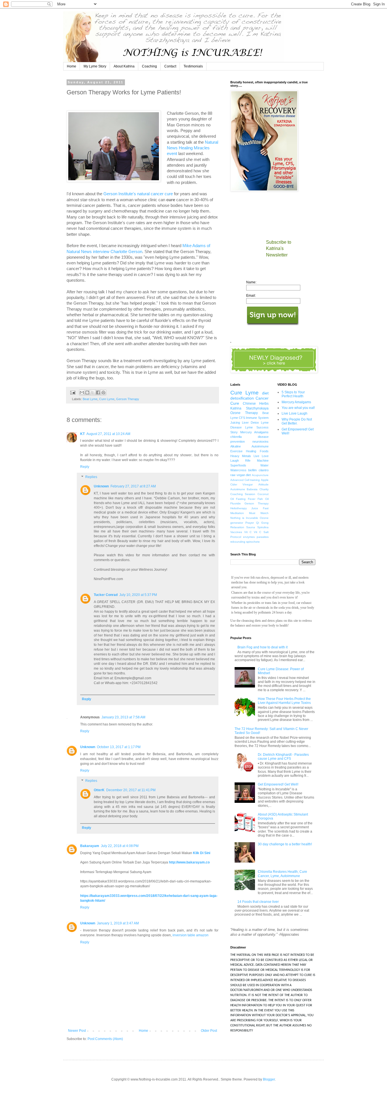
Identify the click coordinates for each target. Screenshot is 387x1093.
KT (82, 434)
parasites (263, 536)
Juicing (235, 422)
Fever (251, 498)
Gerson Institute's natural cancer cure (138, 194)
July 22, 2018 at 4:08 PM (120, 846)
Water (264, 465)
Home (71, 66)
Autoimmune (260, 446)
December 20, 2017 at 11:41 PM (131, 790)
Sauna (250, 527)
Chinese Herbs (256, 404)
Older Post (209, 1031)
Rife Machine (256, 460)
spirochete (253, 541)
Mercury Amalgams (254, 432)
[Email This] (82, 392)
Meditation (237, 513)
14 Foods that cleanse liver (258, 902)
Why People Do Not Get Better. (297, 421)
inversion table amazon (191, 935)
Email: (251, 296)
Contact (170, 66)
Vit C (248, 532)
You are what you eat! (298, 408)
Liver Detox (250, 422)
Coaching (149, 66)
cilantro (264, 470)
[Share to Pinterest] (103, 392)
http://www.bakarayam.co (189, 862)
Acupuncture (260, 475)
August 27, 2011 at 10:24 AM (108, 434)
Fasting (241, 498)
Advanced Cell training (245, 479)
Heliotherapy (238, 508)
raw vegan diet (240, 475)
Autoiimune (237, 489)
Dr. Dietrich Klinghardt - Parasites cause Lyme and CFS (283, 757)
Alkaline (235, 446)
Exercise (236, 451)
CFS (242, 417)
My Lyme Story (95, 66)
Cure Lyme (106, 399)
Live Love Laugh (294, 413)
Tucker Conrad (106, 595)
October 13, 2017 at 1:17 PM (119, 747)
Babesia (252, 489)
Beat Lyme (90, 399)
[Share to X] (92, 392)
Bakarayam (89, 846)
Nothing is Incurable (244, 517)
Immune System (257, 417)
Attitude (263, 484)
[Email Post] (72, 392)
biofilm (252, 470)
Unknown (101, 486)
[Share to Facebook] (98, 392)
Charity (264, 489)
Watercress (238, 470)
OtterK (99, 790)
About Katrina (124, 66)
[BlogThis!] (87, 392)
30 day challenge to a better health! (285, 844)
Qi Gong (262, 522)
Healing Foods (257, 451)
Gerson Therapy (127, 399)
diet (265, 393)
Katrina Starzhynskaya (249, 408)
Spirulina (263, 527)
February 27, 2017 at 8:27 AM (133, 486)
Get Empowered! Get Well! (278, 784)
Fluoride (235, 503)
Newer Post (77, 1031)
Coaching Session (242, 494)
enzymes (249, 536)
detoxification (242, 398)
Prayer (249, 522)
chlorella (236, 436)
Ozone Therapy (244, 413)
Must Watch (259, 513)
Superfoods (238, 465)
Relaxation (237, 527)
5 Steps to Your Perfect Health (293, 394)
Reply (84, 467)
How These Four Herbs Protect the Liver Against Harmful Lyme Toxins (284, 701)
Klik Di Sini (201, 853)
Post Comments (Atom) (105, 1039)
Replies (91, 477)
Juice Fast (259, 508)
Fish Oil (263, 498)
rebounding (237, 541)
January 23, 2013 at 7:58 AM (123, 717)
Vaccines (236, 532)
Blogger (269, 1079)
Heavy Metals (240, 456)
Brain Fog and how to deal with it (262, 647)
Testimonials (193, 66)
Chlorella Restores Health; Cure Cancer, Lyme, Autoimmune (282, 874)
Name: (251, 282)
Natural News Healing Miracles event (192, 148)
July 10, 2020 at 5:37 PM (138, 595)
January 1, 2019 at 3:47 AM (118, 923)
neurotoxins (260, 441)
